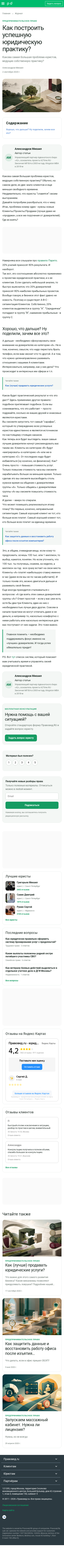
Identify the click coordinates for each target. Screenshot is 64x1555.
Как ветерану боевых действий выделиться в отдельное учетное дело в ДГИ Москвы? (31, 969)
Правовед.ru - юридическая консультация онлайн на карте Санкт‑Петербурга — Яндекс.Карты (32, 1098)
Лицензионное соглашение (15, 1505)
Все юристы (11, 920)
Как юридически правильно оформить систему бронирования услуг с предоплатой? (31, 940)
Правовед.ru (11, 1459)
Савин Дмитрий (25, 894)
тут (13, 656)
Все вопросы (12, 980)
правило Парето (47, 260)
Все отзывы (12, 1167)
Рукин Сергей (24, 906)
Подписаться (32, 805)
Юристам (9, 1473)
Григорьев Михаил (27, 882)
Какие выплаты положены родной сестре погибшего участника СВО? (29, 955)
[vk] (4, 1517)
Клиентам (10, 1466)
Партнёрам (11, 1481)
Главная (6, 13)
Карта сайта (8, 1510)
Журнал (19, 13)
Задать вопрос (54, 3)
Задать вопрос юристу (21, 737)
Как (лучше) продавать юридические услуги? (29, 385)
